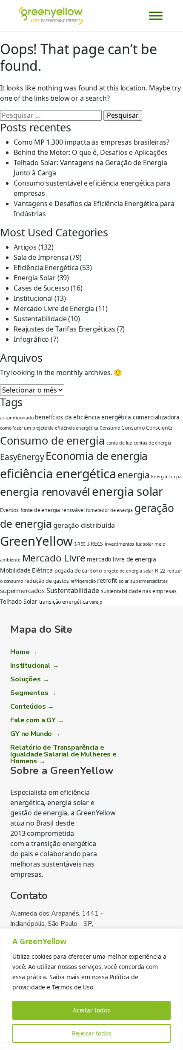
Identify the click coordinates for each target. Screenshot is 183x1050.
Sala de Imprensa (41, 257)
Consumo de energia (52, 440)
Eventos (9, 510)
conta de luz (119, 443)
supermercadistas (148, 581)
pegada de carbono (78, 570)
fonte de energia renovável (52, 510)
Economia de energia (97, 456)
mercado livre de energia (121, 559)
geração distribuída (84, 525)
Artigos (25, 247)
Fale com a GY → (37, 720)
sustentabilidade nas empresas (138, 591)
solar (124, 581)
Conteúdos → (32, 706)
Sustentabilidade (40, 318)
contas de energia (152, 443)
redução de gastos (46, 581)
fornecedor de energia (109, 510)
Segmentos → (33, 692)
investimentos (119, 544)
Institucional (33, 298)
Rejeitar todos (92, 1033)
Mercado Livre (54, 557)
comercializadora (156, 417)
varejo (95, 602)
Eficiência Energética (46, 267)
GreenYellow (36, 541)
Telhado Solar (18, 601)
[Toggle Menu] (156, 16)
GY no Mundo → (35, 733)
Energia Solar (35, 277)
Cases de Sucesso (41, 288)
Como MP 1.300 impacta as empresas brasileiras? (91, 142)
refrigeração (83, 581)
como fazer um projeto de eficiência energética (49, 428)
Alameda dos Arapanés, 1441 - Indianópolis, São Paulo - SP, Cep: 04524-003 (56, 924)
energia (133, 475)
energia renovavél (45, 491)
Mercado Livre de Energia (54, 308)
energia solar (127, 491)
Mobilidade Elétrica (26, 570)
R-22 (160, 570)
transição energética (63, 601)
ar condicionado (17, 418)
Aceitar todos (91, 1010)
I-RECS (95, 543)
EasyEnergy (22, 456)
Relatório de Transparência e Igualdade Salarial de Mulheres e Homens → (63, 754)
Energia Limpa (166, 477)
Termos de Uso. (73, 987)
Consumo (110, 428)
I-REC (80, 544)
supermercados (22, 590)
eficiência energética (58, 473)
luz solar (144, 544)
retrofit (107, 580)
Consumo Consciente (146, 427)
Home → (24, 652)
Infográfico (31, 339)
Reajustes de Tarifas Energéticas (64, 329)
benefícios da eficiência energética (83, 417)
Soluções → (29, 679)
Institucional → (34, 665)
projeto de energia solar (128, 571)
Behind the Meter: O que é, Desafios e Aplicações (91, 152)
